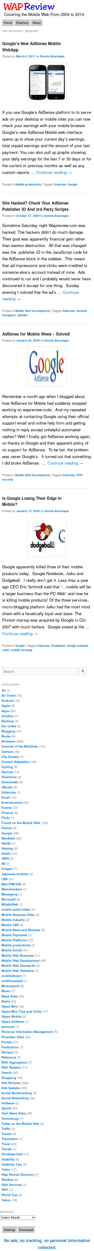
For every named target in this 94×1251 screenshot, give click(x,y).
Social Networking (15, 1098)
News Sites (9, 996)
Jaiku (6, 650)
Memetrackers (11, 889)
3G (3, 690)
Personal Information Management (27, 1031)
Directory (22, 22)
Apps (5, 710)
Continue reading (54, 172)
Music (5, 991)
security (7, 479)
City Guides (10, 756)
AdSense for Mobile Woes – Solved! (36, 334)
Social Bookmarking (16, 1093)
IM (3, 863)
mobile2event (11, 975)
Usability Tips (11, 1164)
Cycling (7, 766)
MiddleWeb (9, 904)
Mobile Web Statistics (17, 970)
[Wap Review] (29, 6)
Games (6, 827)
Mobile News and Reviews (20, 930)
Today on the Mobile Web (20, 1123)
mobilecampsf (12, 980)
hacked (81, 311)
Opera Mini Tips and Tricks (21, 1011)
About (37, 22)
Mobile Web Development (32, 311)
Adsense (60, 184)
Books (6, 736)
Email (5, 797)
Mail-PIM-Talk (11, 884)
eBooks (7, 787)
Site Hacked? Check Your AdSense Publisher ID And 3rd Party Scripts (35, 206)
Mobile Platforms (14, 940)
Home (8, 22)
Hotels (6, 853)
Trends (6, 1149)
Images (6, 868)
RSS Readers (11, 1067)
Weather (7, 1179)
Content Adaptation (15, 761)
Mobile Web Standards (18, 965)
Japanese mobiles (14, 874)
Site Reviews (10, 1082)
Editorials (8, 792)
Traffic (6, 1128)
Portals (6, 1042)
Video (5, 1169)
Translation (9, 1138)
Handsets (8, 838)
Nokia (5, 1001)
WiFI (4, 1189)
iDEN (5, 858)
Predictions (10, 1047)
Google (72, 184)
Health (6, 843)
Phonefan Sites (12, 1037)
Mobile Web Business (17, 955)
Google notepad (77, 645)
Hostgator (9, 315)
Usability (7, 1159)
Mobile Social (11, 950)
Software (7, 1103)
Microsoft (8, 899)
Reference (8, 1057)
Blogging (8, 731)
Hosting (7, 848)
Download (26, 1229)
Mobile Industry (13, 919)
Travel (5, 1143)
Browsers (8, 741)
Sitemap (9, 1229)
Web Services (11, 1184)
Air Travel (8, 695)
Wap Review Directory (17, 1174)
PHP (79, 475)
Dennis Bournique (52, 56)
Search (6, 1072)
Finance (7, 812)
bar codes (8, 726)
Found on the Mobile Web (20, 822)
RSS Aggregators (14, 1062)
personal (7, 1026)
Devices (7, 772)
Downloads (9, 782)
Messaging (9, 894)
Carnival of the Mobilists (19, 746)
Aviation (7, 716)
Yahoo (6, 1200)
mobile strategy (22, 650)
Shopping (8, 1077)
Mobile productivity (28, 184)
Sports (6, 1108)
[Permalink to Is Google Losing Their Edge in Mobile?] (47, 537)
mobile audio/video (15, 909)
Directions (9, 777)
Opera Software (12, 1021)
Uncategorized (12, 1154)
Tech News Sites (13, 1113)
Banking (7, 721)
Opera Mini (9, 1006)
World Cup (9, 1194)
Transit (6, 1133)
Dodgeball (58, 645)
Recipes (7, 1052)
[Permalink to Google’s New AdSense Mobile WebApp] (47, 82)
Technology (10, 1118)
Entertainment (11, 802)
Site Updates (10, 1088)
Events (6, 807)
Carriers (7, 751)
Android (7, 700)
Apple (5, 705)
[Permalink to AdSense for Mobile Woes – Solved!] (47, 366)
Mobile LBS (10, 924)
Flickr (5, 817)
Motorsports (10, 985)
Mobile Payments (14, 935)
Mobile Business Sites (18, 914)
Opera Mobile (11, 1016)
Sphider (22, 315)
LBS (4, 879)
